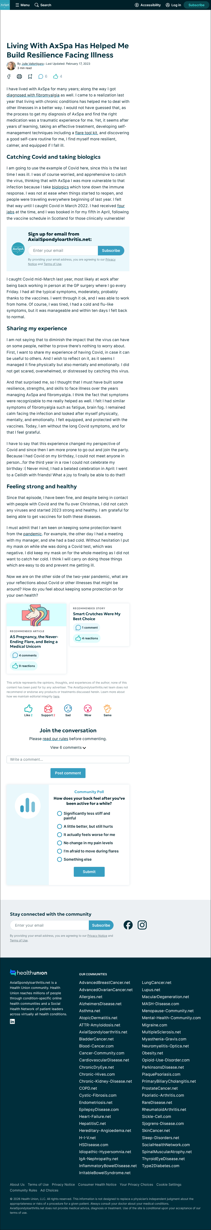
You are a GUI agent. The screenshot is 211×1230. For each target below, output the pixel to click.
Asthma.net (89, 1010)
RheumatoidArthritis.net (164, 1109)
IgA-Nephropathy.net (98, 1158)
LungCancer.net (156, 982)
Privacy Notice (97, 935)
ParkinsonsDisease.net (163, 1067)
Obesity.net (152, 1053)
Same (105, 710)
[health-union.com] (28, 973)
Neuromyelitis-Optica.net (165, 1046)
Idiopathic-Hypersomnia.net (105, 1151)
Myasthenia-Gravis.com (164, 1039)
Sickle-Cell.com (156, 1116)
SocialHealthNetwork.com (166, 1144)
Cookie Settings (168, 1184)
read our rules (55, 738)
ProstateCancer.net (160, 1088)
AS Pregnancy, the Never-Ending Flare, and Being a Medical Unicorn (34, 641)
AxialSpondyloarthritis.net (103, 1032)
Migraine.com (154, 1025)
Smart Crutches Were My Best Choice (97, 616)
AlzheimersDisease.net (100, 1003)
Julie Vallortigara (33, 63)
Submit (89, 872)
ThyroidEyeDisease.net (163, 1158)
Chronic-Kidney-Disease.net (105, 1081)
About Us (17, 1184)
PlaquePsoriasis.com (161, 1074)
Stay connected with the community (50, 914)
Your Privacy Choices (136, 1184)
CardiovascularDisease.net (104, 1060)
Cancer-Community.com (101, 1053)
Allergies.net (90, 996)
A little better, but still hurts (88, 826)
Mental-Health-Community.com (171, 1017)
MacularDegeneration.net (165, 996)
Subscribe (196, 5)
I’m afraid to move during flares (91, 851)
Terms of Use (52, 264)
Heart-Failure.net (95, 1116)
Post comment (68, 773)
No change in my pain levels (88, 843)
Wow (85, 710)
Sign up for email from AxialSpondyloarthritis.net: (60, 236)
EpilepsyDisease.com (99, 1109)
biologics (60, 187)
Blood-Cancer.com (96, 1046)
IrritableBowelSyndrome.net (105, 1172)
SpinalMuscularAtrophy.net (167, 1151)
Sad (65, 710)
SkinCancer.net (156, 1130)
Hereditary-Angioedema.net (105, 1130)
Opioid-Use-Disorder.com (166, 1060)
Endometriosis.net (96, 1102)
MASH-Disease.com (160, 1003)
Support (47, 710)
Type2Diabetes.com (160, 1165)
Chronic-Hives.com (97, 1074)
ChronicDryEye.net (96, 1067)
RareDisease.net (157, 1102)
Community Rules (23, 1190)
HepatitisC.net (92, 1123)
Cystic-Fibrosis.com (98, 1095)
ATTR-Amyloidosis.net (99, 1025)
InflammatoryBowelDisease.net (108, 1165)
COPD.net (88, 1088)
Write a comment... (26, 759)
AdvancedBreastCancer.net (104, 982)
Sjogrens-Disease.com (163, 1123)
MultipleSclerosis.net (161, 1032)
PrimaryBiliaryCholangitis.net (169, 1081)
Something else (78, 859)
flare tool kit (86, 132)
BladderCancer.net (96, 1039)
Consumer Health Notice (97, 1184)
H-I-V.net (87, 1137)
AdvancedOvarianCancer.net (106, 989)
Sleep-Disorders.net (160, 1137)
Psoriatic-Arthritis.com (163, 1095)
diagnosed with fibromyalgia (33, 95)
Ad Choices (49, 1190)
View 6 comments (66, 747)
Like (26, 710)
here (56, 696)
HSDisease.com (93, 1144)
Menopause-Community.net (168, 1010)
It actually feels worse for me (89, 834)
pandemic (32, 534)
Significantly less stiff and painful (87, 815)
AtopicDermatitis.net (98, 1017)
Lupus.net (151, 989)
